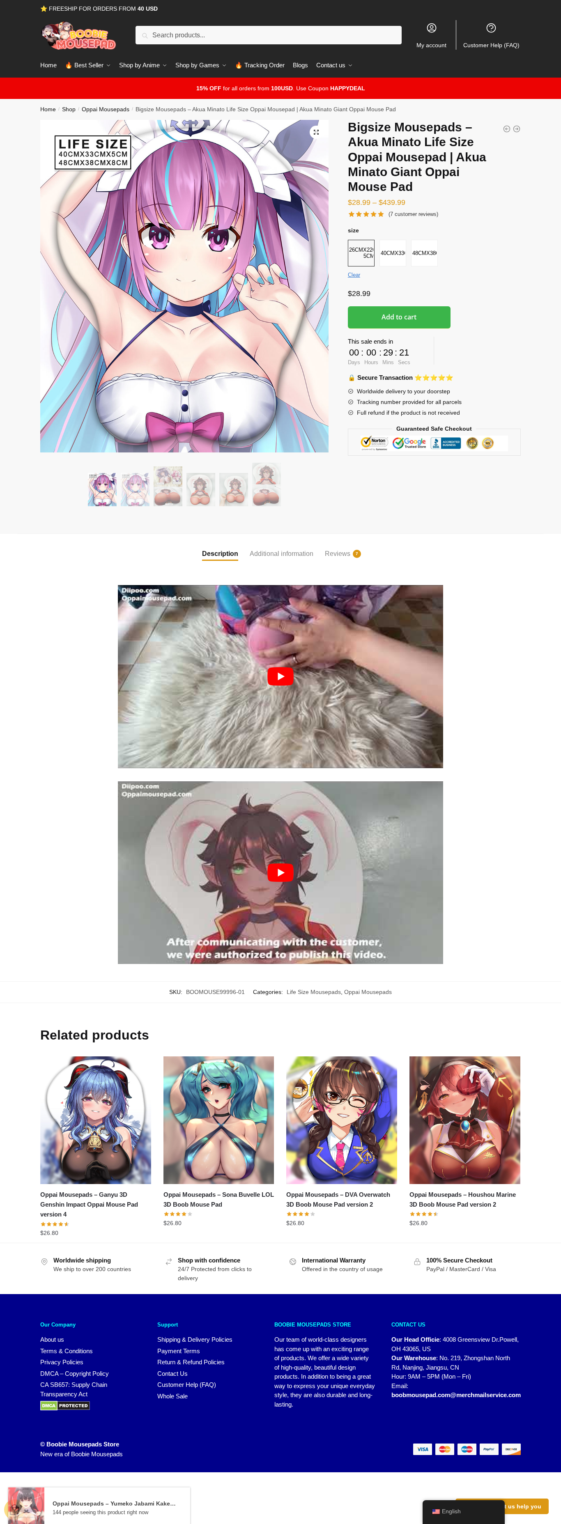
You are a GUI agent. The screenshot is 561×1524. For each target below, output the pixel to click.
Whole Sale (172, 1396)
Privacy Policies (61, 1362)
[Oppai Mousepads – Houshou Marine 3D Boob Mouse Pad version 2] (464, 1120)
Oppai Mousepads (105, 109)
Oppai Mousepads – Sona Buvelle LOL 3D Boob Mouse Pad (218, 1199)
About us (52, 1339)
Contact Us (172, 1373)
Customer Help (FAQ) (491, 45)
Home (48, 109)
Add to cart (399, 316)
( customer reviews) (413, 214)
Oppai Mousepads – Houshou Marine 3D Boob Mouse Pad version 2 (462, 1199)
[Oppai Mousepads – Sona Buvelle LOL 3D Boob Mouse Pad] (218, 1120)
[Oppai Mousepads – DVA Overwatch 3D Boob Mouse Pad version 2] (341, 1120)
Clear (354, 275)
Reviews (337, 553)
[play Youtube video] (281, 676)
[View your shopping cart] (14, 1509)
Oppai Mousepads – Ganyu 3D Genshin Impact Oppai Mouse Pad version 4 (89, 1204)
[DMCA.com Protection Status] (90, 1406)
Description (220, 553)
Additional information (281, 553)
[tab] (220, 547)
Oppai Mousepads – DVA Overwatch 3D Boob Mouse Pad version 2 (338, 1199)
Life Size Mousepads (314, 992)
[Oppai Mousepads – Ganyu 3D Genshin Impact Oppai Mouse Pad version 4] (95, 1120)
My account (431, 45)
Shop (69, 109)
